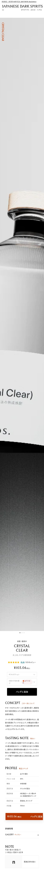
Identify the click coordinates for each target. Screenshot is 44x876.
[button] (14, 662)
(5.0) (23, 662)
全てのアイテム (25, 10)
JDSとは (33, 10)
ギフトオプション (14, 674)
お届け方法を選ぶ (19, 682)
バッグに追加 (22, 691)
